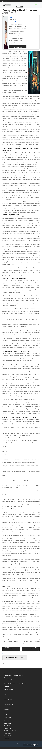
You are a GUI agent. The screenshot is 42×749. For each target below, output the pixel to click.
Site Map (5, 714)
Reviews (34, 4)
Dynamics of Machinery (8, 720)
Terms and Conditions (8, 699)
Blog (5, 711)
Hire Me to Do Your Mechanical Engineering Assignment (18, 47)
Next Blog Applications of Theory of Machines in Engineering (32, 648)
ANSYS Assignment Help (27, 4)
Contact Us (6, 694)
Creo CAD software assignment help (10, 730)
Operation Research (7, 723)
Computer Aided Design (8, 735)
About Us (5, 691)
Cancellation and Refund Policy (9, 704)
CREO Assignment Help (19, 4)
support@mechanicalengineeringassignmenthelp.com (15, 683)
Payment (5, 706)
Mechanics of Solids (7, 728)
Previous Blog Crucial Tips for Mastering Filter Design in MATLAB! (10, 648)
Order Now (19, 6)
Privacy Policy (6, 701)
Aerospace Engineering (8, 733)
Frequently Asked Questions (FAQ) (10, 696)
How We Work (6, 709)
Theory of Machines (7, 725)
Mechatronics (6, 738)
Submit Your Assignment (8, 689)
